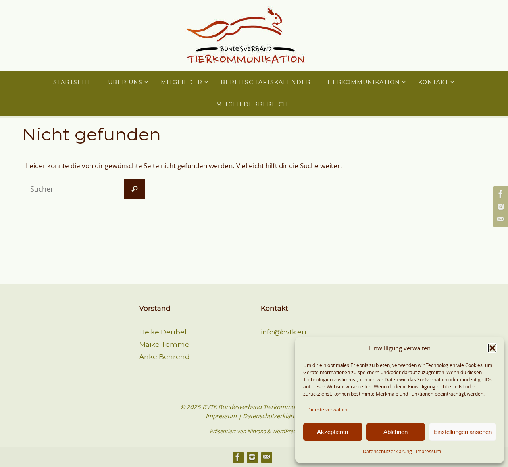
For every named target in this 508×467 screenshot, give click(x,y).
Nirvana (256, 431)
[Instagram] (499, 206)
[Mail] (499, 219)
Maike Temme (164, 344)
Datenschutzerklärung (387, 451)
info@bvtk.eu (283, 332)
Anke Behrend (164, 357)
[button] (492, 348)
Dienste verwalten (327, 409)
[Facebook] (499, 194)
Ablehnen (395, 432)
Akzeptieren (332, 432)
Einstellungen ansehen (462, 432)
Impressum (428, 451)
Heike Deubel (163, 332)
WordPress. (285, 431)
